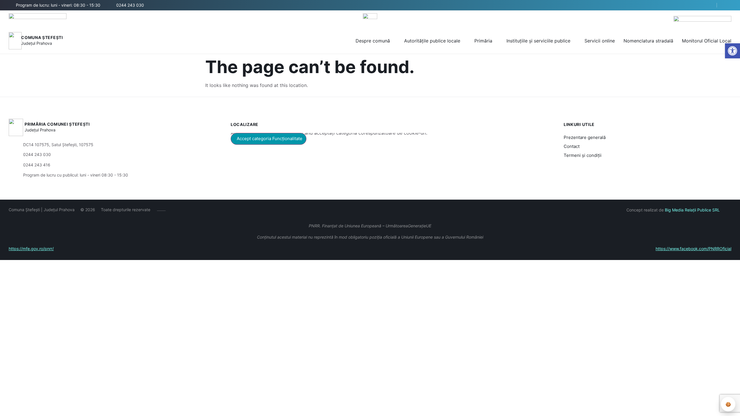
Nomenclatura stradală (648, 41)
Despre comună (373, 41)
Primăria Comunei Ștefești (57, 124)
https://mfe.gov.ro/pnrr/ (31, 248)
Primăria (483, 41)
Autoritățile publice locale (432, 41)
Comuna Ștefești (42, 37)
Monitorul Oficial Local (706, 41)
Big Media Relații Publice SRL (692, 209)
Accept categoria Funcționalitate (269, 138)
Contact (572, 146)
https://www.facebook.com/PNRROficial (693, 248)
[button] (732, 50)
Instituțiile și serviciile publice (538, 41)
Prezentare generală (585, 137)
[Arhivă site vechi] (727, 5)
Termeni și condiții (583, 155)
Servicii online (599, 41)
